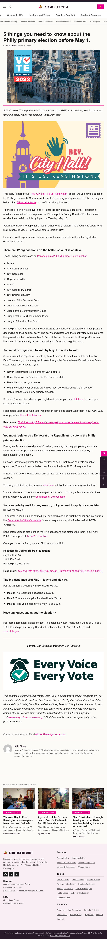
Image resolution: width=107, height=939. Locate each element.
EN (104, 453)
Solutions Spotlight (65, 15)
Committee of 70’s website (50, 496)
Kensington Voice (17, 933)
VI (103, 485)
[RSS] (16, 874)
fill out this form (26, 202)
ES (104, 459)
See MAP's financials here (60, 935)
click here (78, 399)
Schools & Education (80, 892)
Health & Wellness (28, 21)
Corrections (62, 914)
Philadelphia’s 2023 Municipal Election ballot (61, 256)
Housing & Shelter (45, 21)
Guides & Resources (91, 15)
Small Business (63, 897)
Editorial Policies (91, 910)
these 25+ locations (31, 415)
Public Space (95, 21)
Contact (60, 919)
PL (104, 465)
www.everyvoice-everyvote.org (25, 717)
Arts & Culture (63, 879)
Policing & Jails (80, 21)
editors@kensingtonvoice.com (50, 734)
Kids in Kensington (63, 21)
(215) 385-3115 (9, 890)
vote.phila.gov (11, 631)
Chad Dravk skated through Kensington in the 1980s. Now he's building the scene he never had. (88, 821)
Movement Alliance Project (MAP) (80, 933)
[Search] (10, 6)
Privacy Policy (76, 914)
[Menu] (4, 7)
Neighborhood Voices (39, 15)
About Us (61, 910)
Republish (89, 914)
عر (103, 472)
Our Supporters (74, 910)
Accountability (63, 858)
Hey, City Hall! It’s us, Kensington (49, 193)
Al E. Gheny (11, 45)
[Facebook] (5, 874)
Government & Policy (66, 884)
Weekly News (84, 866)
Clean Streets (78, 879)
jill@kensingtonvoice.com (13, 903)
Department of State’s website (24, 520)
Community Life (15, 15)
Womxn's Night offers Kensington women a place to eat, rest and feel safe (18, 820)
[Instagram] (11, 874)
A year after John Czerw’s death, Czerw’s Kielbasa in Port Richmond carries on (52, 820)
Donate (99, 914)
